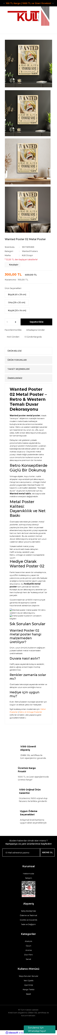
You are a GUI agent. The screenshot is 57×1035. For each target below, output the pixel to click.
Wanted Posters (30, 251)
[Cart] (51, 30)
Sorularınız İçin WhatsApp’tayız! (37, 1029)
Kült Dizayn (27, 255)
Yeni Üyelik (28, 980)
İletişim (28, 878)
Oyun (28, 945)
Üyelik (28, 30)
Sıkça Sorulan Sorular (28, 976)
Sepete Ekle (36, 321)
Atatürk (28, 941)
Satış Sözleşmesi (28, 911)
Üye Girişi (28, 985)
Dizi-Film (28, 954)
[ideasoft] (12, 1032)
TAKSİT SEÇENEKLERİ (18, 369)
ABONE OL (47, 852)
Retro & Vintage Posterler (30, 712)
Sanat (28, 959)
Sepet (28, 994)
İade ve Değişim (28, 924)
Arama (6, 30)
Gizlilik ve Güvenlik (28, 920)
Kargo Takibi (28, 989)
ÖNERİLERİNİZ (14, 378)
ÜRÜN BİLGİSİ (14, 351)
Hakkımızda (28, 873)
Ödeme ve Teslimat (28, 915)
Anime (28, 950)
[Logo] (28, 16)
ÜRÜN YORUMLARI (17, 360)
